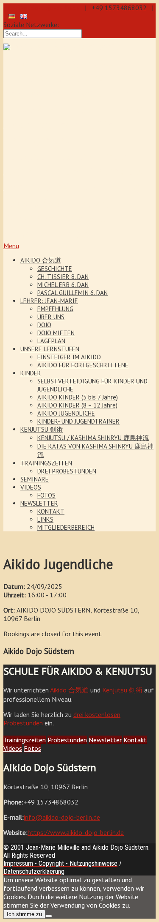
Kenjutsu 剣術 (122, 690)
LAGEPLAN (51, 341)
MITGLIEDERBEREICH (66, 527)
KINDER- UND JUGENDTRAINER (78, 421)
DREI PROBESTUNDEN (66, 471)
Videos (12, 748)
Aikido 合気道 (69, 690)
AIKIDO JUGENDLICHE (66, 413)
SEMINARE (34, 479)
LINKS (45, 519)
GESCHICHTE (54, 269)
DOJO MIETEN (56, 333)
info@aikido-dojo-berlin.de (41, 7)
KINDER (30, 373)
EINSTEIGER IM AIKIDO (69, 357)
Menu (11, 245)
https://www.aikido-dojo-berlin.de (76, 832)
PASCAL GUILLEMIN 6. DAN (72, 293)
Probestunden (67, 740)
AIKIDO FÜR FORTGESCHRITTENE (82, 365)
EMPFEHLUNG (55, 309)
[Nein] (48, 916)
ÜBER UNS (50, 317)
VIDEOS (30, 487)
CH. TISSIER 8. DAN (63, 277)
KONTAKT (50, 511)
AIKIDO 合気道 (40, 260)
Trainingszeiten (24, 740)
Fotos (32, 748)
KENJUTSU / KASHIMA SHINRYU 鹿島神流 (93, 438)
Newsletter (105, 740)
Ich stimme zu (24, 914)
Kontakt (135, 740)
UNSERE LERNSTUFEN (49, 349)
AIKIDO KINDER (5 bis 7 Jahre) (77, 397)
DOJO (44, 325)
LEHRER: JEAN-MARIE (49, 301)
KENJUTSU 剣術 (41, 429)
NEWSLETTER (39, 503)
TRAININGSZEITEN (46, 463)
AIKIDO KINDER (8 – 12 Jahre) (77, 405)
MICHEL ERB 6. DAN (63, 285)
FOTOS (46, 495)
